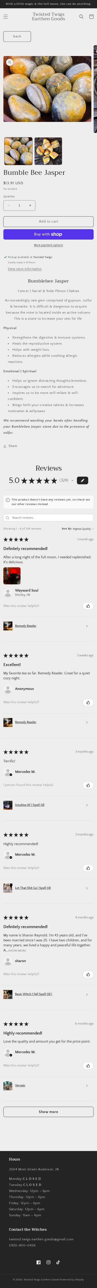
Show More (17, 950)
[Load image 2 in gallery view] (48, 151)
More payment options (48, 245)
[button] (6, 17)
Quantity (9, 196)
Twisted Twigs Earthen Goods (41, 1279)
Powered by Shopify (72, 1279)
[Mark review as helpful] (88, 606)
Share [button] (13, 446)
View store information (25, 269)
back (17, 36)
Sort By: (67, 528)
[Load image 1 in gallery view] (18, 151)
